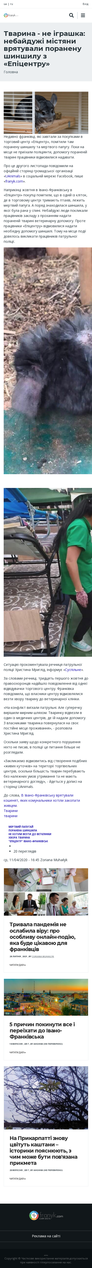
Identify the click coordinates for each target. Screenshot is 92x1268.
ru (11, 4)
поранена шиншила (23, 830)
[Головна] (11, 15)
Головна (11, 72)
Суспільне (73, 669)
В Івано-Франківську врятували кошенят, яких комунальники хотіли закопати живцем (42, 800)
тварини (10, 815)
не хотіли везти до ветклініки (30, 834)
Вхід (85, 4)
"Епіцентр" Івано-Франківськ (28, 841)
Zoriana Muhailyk (43, 956)
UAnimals (12, 176)
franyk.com (14, 181)
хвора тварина (19, 837)
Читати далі (17, 965)
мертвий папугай (21, 826)
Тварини (11, 810)
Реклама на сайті (46, 1236)
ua (5, 4)
